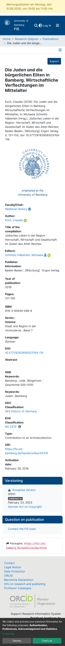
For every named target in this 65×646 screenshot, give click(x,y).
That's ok (47, 640)
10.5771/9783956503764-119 (24, 352)
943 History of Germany (21, 411)
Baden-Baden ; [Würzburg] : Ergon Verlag (32, 270)
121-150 (10, 298)
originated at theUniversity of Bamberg (32, 192)
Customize (8, 633)
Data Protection (14, 571)
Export (54, 61)
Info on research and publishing (24, 584)
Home (7, 39)
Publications (50, 39)
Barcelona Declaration (18, 579)
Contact (9, 563)
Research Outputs (26, 39)
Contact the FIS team (22, 529)
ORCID (8, 575)
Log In (47, 25)
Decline (17, 640)
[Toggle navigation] (57, 25)
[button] (40, 25)
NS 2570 (10, 426)
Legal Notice (12, 567)
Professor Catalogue (17, 588)
